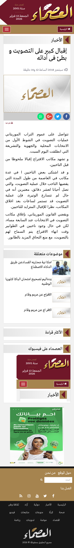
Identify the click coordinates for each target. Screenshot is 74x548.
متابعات (25, 512)
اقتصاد (56, 520)
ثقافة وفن (13, 505)
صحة (62, 512)
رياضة (17, 520)
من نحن (50, 473)
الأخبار (48, 505)
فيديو (12, 512)
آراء (26, 505)
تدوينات (30, 520)
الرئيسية (64, 29)
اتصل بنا (66, 488)
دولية (37, 505)
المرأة (51, 512)
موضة (43, 520)
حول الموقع (64, 473)
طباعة (8, 123)
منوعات (39, 512)
